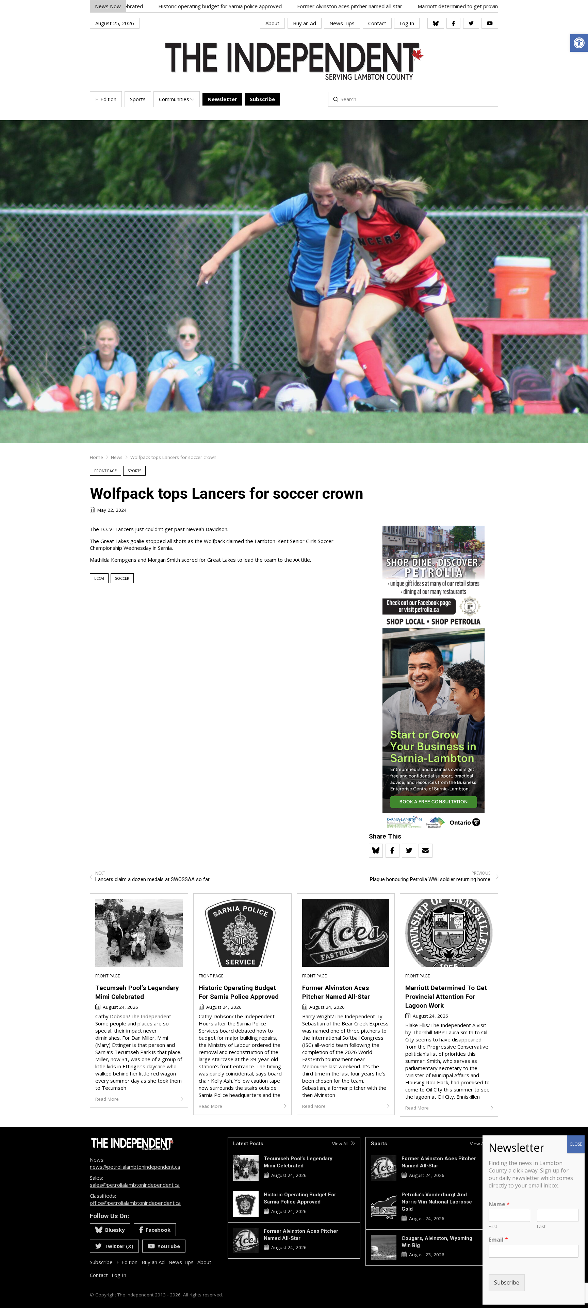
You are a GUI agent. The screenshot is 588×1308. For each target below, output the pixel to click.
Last (541, 1226)
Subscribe (506, 1283)
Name (499, 1204)
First (493, 1226)
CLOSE (576, 1144)
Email (498, 1239)
